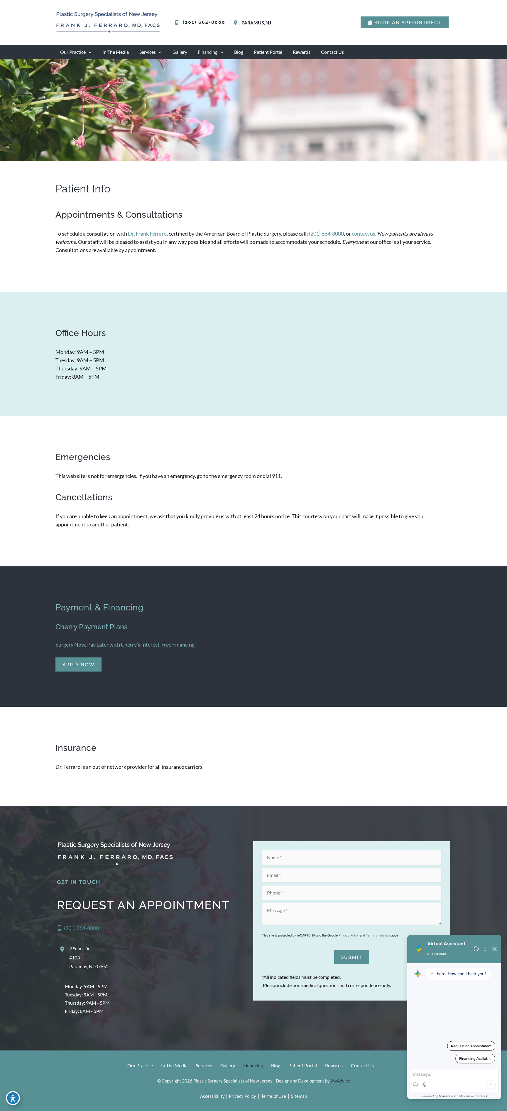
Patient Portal (302, 1065)
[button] (405, 22)
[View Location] (236, 22)
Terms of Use (273, 1096)
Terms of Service (378, 935)
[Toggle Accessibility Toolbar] (13, 1098)
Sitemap (298, 1096)
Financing (253, 1065)
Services (204, 1065)
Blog (275, 1065)
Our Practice (140, 1065)
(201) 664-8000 (326, 233)
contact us (363, 233)
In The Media (174, 1065)
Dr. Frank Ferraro (147, 233)
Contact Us (362, 1065)
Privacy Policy (349, 935)
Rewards (334, 1065)
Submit (351, 957)
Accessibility (212, 1096)
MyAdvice (340, 1080)
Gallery (227, 1065)
